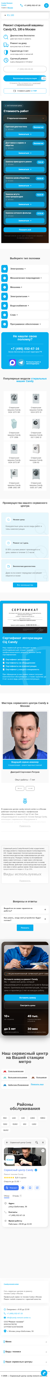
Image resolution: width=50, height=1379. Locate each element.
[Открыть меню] (46, 5)
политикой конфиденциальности (29, 84)
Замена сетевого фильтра (18, 213)
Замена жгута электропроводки (14, 195)
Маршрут (13, 1188)
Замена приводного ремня (19, 161)
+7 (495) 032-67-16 (32, 5)
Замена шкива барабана (18, 178)
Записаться (23, 134)
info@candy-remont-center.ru (19, 1318)
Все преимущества (25, 585)
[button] (20, 788)
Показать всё (25, 230)
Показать (25, 928)
